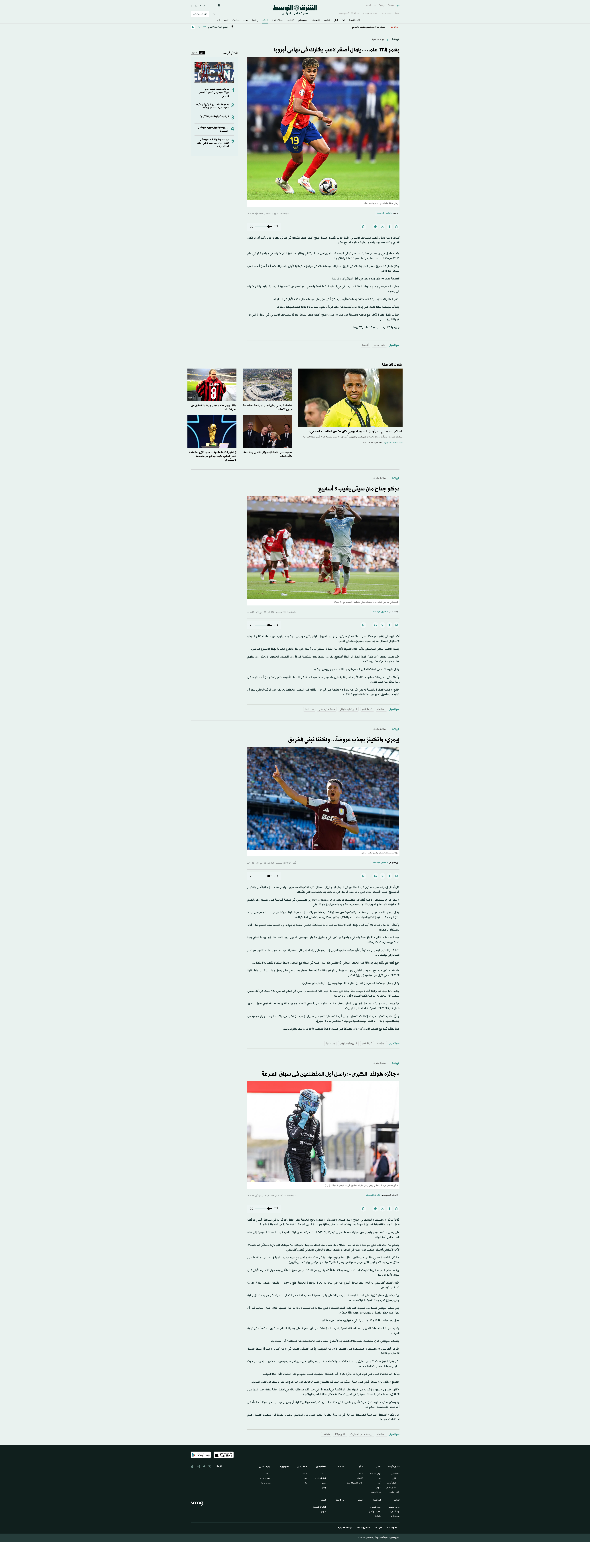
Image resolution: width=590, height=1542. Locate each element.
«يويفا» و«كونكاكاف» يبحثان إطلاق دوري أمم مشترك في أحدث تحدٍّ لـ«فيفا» (213, 143)
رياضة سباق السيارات (361, 1434)
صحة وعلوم (302, 20)
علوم (305, 1479)
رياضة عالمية (378, 39)
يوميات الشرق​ (277, 20)
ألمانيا (365, 345)
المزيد (218, 20)
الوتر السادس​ (320, 1479)
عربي (398, 5)
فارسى (368, 5)
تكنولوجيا (290, 20)
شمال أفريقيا (391, 1483)
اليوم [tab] (202, 53)
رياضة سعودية (393, 1507)
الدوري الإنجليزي (348, 709)
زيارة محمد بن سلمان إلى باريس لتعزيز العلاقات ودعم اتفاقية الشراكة (352, 27)
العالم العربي (395, 1474)
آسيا (379, 1483)
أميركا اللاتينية (376, 1492)
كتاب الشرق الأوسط (355, 1483)
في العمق (255, 20)
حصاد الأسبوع (375, 1507)
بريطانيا (309, 709)
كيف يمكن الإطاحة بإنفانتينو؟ (214, 116)
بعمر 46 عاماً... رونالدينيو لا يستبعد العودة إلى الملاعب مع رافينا (212, 106)
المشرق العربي (391, 1488)
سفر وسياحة (265, 1479)
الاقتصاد (327, 20)
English (391, 5)
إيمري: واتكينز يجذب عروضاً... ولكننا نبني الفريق (343, 740)
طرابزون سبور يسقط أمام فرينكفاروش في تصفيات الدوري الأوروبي (214, 93)
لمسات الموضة (265, 1483)
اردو (375, 5)
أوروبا (379, 1479)
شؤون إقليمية (394, 1492)
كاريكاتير (360, 1479)
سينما (324, 1483)
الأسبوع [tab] (194, 53)
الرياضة (265, 20)
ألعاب (226, 20)
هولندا (326, 1434)
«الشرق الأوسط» (384, 213)
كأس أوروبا (379, 345)
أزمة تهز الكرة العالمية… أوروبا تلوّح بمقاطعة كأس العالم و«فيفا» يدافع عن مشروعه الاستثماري (212, 456)
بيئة (305, 1483)
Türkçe (382, 5)
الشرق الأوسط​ (354, 20)
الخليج (394, 1479)
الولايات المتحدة (375, 1474)
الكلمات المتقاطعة (319, 1507)
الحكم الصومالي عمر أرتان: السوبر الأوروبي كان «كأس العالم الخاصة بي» (356, 431)
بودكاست (236, 20)
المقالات (360, 1474)
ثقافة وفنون (315, 20)
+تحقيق (378, 1516)
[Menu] (397, 20)
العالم (343, 20)
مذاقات (267, 1474)
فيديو (246, 20)
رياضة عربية (394, 1512)
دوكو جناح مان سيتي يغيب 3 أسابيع (358, 489)
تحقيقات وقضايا (375, 1512)
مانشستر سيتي (327, 709)
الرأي (336, 20)
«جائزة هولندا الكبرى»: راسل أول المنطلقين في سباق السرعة (330, 1074)
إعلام (324, 1488)
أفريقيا (378, 1488)
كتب (324, 1474)
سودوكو (323, 1512)
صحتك (304, 1474)
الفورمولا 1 (340, 1434)
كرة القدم (367, 709)
